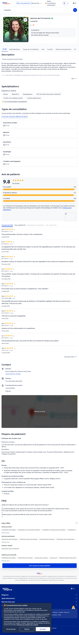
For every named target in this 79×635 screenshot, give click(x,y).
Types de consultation (31, 49)
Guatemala (54, 615)
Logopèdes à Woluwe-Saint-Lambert (54, 530)
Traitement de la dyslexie (10, 539)
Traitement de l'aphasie (47, 539)
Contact (50, 49)
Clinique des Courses (41, 558)
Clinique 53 (53, 558)
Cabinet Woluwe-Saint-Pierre (68, 558)
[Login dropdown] (65, 3)
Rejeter (26, 629)
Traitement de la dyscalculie (29, 539)
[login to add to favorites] (25, 20)
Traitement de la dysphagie (65, 539)
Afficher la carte (39, 411)
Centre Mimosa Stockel (25, 558)
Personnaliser (11, 629)
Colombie (60, 612)
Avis (43, 49)
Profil (5, 49)
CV (75, 49)
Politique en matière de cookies (27, 625)
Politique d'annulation (9, 454)
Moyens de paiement (63, 49)
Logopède (34, 21)
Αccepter (43, 629)
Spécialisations (14, 49)
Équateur (66, 612)
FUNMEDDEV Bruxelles (9, 558)
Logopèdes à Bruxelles (9, 530)
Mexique (55, 612)
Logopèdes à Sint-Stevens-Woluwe (29, 530)
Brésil (59, 615)
